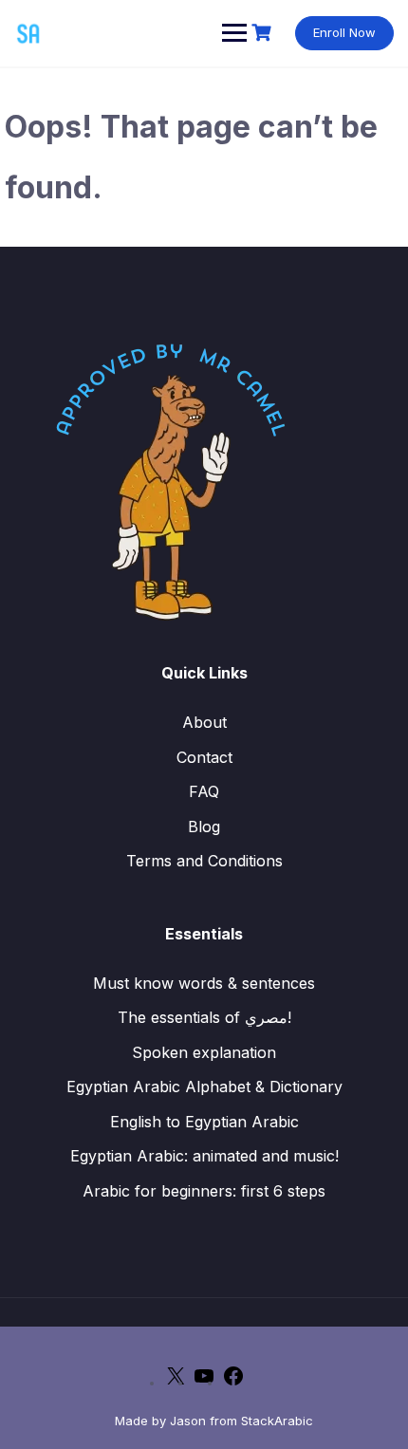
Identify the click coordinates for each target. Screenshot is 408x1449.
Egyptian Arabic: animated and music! (204, 1155)
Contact (204, 757)
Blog (204, 826)
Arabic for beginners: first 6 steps (204, 1190)
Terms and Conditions (204, 860)
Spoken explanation (204, 1052)
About (204, 722)
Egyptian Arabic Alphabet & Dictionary (204, 1086)
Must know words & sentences (204, 983)
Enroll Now (344, 32)
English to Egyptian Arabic (204, 1121)
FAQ (204, 791)
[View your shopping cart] (263, 33)
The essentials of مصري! (204, 1017)
